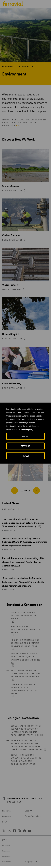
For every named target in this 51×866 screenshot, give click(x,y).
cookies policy (27, 429)
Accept (25, 436)
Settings (25, 445)
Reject (25, 455)
